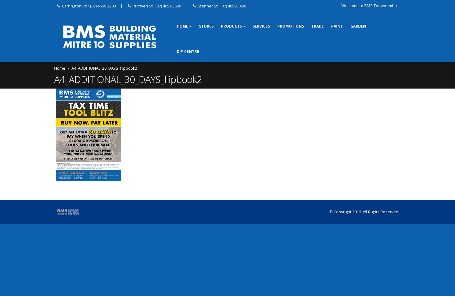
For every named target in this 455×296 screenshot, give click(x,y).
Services (261, 26)
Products (231, 26)
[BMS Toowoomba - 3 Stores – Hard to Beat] (110, 37)
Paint (337, 26)
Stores (206, 26)
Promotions (290, 26)
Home (182, 26)
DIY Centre (188, 51)
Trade (317, 26)
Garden (358, 26)
